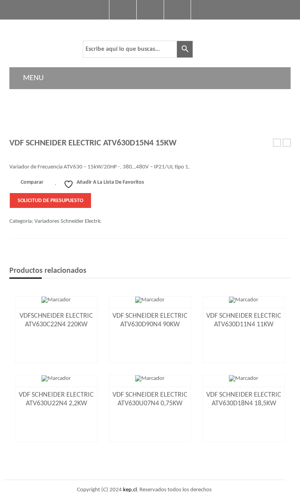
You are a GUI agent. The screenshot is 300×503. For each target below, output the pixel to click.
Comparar (32, 182)
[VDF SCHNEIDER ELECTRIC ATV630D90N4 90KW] (150, 300)
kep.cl (130, 490)
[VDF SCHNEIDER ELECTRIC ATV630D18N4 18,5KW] (244, 379)
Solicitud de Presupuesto (50, 201)
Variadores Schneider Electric (67, 221)
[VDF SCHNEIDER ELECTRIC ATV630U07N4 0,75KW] (150, 379)
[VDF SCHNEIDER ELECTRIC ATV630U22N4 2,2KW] (56, 379)
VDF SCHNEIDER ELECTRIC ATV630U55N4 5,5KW (277, 143)
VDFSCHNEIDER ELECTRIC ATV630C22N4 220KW (287, 143)
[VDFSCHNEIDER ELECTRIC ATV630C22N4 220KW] (56, 300)
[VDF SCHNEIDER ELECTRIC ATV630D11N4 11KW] (244, 300)
